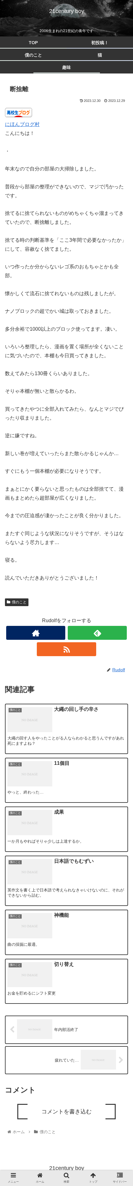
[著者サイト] (35, 633)
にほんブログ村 (22, 124)
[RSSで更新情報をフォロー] (66, 649)
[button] (120, 767)
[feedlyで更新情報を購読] (97, 633)
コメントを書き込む (66, 1111)
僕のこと (19, 602)
